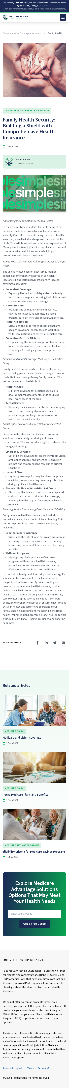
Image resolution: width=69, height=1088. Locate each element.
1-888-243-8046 (25, 2)
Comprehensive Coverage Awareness (22, 33)
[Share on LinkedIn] (46, 643)
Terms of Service (36, 1068)
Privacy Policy (10, 1068)
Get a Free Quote (34, 924)
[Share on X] (55, 643)
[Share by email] (63, 643)
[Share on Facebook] (37, 643)
